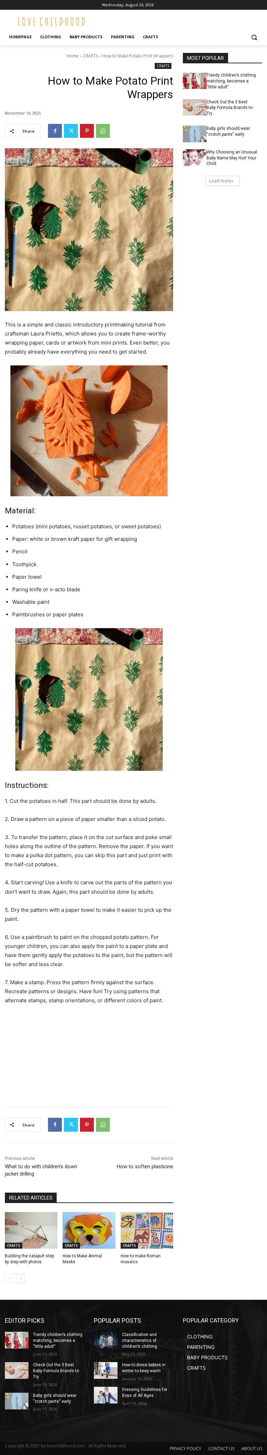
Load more (220, 181)
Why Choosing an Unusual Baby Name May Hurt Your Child (232, 158)
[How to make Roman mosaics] (147, 1230)
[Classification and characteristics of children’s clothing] (106, 1340)
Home (72, 56)
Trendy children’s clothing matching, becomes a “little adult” (231, 81)
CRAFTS (90, 56)
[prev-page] (9, 1278)
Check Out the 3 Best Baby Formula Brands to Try (229, 108)
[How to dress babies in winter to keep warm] (106, 1370)
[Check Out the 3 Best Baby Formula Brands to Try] (195, 107)
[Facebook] (55, 131)
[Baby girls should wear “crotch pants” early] (195, 134)
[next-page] (20, 1278)
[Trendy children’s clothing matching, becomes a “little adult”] (195, 80)
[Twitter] (71, 131)
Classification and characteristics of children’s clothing (139, 1340)
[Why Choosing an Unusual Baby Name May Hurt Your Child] (195, 157)
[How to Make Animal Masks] (89, 1230)
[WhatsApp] (103, 131)
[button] (254, 37)
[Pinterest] (87, 131)
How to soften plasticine (145, 1166)
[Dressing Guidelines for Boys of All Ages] (106, 1395)
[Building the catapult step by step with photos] (31, 1230)
